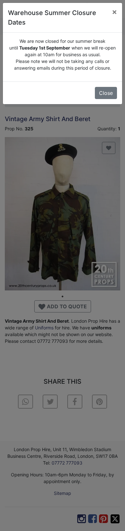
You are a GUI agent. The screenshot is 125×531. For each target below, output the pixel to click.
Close (106, 93)
